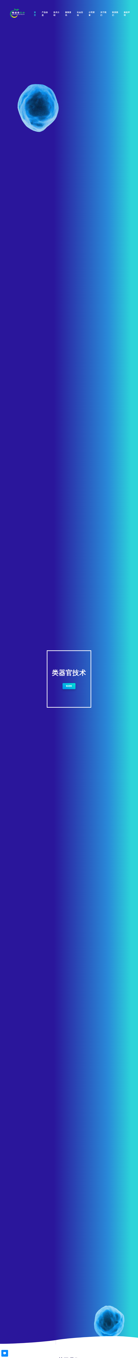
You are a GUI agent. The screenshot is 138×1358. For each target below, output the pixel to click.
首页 (35, 13)
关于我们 (103, 13)
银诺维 (69, 686)
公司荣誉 (92, 13)
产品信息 (45, 13)
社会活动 (80, 13)
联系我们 (115, 13)
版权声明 (127, 13)
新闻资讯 (68, 13)
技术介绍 (57, 13)
